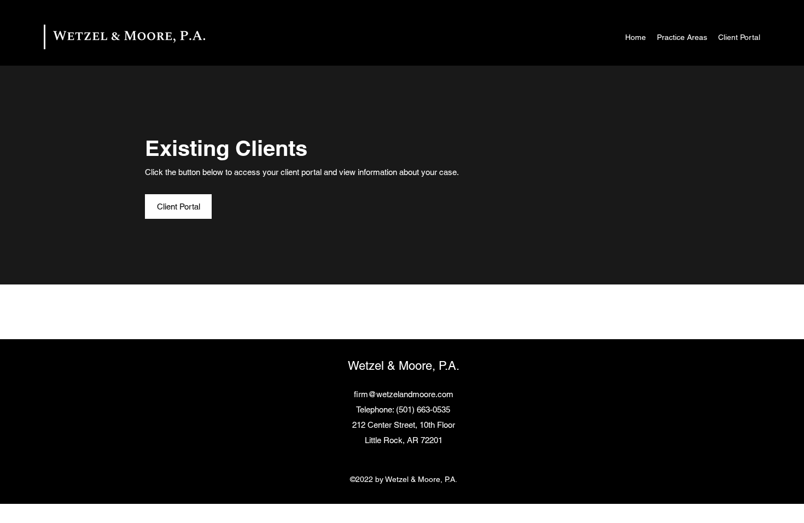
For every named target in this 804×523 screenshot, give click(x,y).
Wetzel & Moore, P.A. (403, 366)
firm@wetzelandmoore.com (403, 394)
